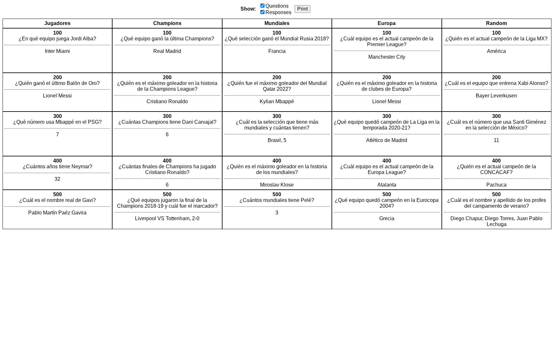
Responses (278, 12)
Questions (277, 6)
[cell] (57, 50)
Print (302, 9)
